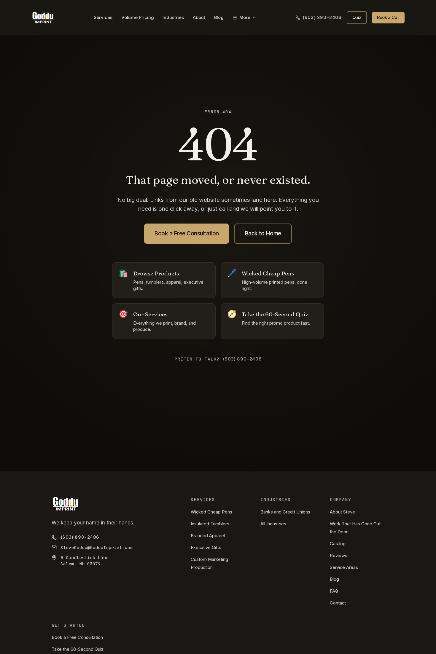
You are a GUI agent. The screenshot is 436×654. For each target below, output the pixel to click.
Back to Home (263, 233)
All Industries (273, 524)
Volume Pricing (137, 17)
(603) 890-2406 (322, 17)
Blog (219, 17)
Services (103, 17)
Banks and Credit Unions (285, 512)
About (199, 17)
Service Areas (344, 567)
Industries (173, 17)
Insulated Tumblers (210, 524)
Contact (338, 603)
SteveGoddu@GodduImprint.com (97, 547)
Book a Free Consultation (186, 233)
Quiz (357, 17)
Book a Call (388, 17)
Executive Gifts (206, 547)
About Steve (342, 512)
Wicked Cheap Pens (211, 512)
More (244, 17)
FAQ (334, 591)
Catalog (338, 543)
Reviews (338, 555)
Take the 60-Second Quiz (78, 649)
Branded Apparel (208, 535)
